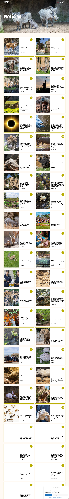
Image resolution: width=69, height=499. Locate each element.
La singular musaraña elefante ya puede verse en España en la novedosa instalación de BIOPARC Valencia (25, 378)
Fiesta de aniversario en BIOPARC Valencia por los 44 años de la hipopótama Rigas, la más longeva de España (57, 145)
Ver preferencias (64, 495)
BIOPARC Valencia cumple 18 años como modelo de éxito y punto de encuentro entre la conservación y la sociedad (26, 436)
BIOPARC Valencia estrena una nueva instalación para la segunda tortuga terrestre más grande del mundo (26, 165)
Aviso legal (62, 497)
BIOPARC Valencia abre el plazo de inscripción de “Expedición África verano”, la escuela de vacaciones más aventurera (26, 320)
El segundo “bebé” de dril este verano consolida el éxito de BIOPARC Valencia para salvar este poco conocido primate (25, 68)
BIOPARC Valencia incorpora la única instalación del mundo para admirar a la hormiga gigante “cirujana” (26, 417)
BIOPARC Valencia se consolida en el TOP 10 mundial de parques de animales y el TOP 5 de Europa (24, 184)
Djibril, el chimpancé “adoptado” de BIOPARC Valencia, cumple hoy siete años (25, 340)
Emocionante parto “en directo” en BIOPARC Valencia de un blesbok (26, 243)
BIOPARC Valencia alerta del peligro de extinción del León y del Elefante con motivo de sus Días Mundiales (26, 107)
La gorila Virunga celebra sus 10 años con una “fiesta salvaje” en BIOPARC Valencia (26, 88)
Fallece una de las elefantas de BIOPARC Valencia (57, 341)
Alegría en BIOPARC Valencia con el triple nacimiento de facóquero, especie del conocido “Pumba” (26, 223)
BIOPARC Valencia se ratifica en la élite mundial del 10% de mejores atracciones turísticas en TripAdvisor (57, 49)
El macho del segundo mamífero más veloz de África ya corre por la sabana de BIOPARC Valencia (26, 262)
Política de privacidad (57, 497)
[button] (67, 487)
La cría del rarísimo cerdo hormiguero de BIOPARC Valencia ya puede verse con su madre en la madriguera (26, 398)
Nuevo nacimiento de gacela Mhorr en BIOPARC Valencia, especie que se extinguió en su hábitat (57, 282)
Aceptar (48, 495)
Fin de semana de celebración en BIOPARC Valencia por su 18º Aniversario (25, 456)
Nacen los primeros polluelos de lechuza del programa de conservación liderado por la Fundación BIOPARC (57, 417)
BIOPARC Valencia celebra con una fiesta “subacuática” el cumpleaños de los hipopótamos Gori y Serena (57, 262)
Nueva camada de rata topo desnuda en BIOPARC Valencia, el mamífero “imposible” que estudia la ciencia (57, 475)
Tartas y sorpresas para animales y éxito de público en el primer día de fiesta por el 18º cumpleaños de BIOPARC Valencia (57, 436)
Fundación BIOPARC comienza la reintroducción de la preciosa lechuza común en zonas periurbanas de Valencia (26, 281)
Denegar (56, 495)
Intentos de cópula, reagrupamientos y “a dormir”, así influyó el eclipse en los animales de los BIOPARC (57, 87)
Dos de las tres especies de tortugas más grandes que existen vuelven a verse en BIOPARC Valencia (57, 359)
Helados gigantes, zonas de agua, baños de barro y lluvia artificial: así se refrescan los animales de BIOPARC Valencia (57, 165)
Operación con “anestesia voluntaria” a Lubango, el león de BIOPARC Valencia (56, 243)
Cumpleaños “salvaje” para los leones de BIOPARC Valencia (57, 321)
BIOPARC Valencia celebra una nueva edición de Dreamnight (56, 224)
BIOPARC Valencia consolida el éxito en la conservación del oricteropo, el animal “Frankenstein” (57, 456)
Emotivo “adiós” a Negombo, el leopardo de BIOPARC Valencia (26, 301)
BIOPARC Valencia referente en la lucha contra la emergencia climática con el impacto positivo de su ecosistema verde (26, 494)
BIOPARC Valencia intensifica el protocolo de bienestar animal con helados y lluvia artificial (57, 69)
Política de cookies (51, 497)
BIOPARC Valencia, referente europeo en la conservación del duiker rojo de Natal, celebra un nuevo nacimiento (26, 49)
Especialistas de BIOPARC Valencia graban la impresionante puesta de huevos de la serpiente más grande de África (57, 204)
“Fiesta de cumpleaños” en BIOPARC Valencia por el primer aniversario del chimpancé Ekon (25, 475)
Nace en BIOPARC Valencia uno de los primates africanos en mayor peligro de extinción (57, 107)
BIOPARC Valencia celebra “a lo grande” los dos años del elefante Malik (57, 398)
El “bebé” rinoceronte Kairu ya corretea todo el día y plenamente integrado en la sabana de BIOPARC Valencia (57, 378)
